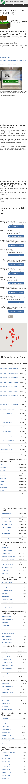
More (10, 316)
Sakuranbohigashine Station (9, 556)
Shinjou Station (5, 622)
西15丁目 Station (6, 761)
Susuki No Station (6, 767)
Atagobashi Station (6, 772)
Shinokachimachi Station (8, 744)
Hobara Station (5, 726)
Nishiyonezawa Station (7, 565)
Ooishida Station (6, 547)
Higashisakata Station (7, 608)
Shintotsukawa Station (7, 692)
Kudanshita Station (6, 677)
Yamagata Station (6, 513)
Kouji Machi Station (7, 668)
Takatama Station (6, 533)
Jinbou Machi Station (7, 724)
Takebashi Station (6, 674)
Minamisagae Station (7, 567)
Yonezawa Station (6, 562)
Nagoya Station (6, 755)
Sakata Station (5, 605)
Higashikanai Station (7, 522)
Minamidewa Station (7, 524)
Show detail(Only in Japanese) (16, 226)
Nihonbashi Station (6, 659)
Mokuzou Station (6, 701)
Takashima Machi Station (8, 738)
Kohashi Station (6, 778)
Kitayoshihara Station (7, 686)
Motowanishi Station (7, 709)
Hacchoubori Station (7, 662)
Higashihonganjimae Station (9, 752)
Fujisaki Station (5, 706)
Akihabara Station (6, 732)
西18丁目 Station (6, 775)
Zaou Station (5, 516)
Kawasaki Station (6, 729)
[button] (13, 337)
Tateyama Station (6, 596)
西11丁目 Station (6, 758)
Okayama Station (6, 769)
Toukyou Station (6, 654)
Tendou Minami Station (7, 536)
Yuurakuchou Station (7, 651)
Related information (12, 64)
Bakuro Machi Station (7, 741)
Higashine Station (6, 553)
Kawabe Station (6, 703)
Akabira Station (5, 683)
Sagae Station (5, 570)
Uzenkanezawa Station (7, 550)
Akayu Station (5, 573)
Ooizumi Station (6, 718)
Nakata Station (5, 698)
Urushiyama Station (7, 539)
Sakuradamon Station (7, 665)
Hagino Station (5, 689)
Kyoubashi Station (6, 657)
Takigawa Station (6, 695)
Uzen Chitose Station (7, 527)
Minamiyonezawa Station (8, 559)
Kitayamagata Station (7, 519)
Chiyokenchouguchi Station (9, 764)
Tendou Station (5, 530)
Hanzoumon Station (7, 671)
